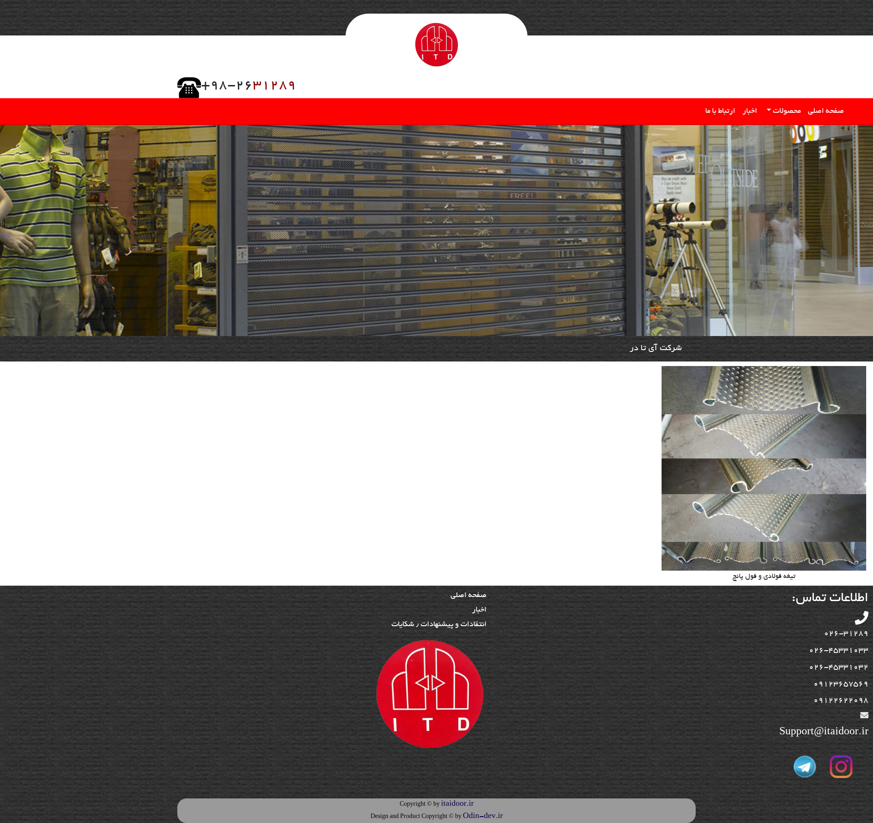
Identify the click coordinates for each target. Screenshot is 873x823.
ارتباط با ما (720, 111)
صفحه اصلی (826, 111)
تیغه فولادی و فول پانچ (764, 576)
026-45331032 (838, 667)
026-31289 (846, 634)
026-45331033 (838, 651)
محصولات (786, 111)
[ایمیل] (864, 717)
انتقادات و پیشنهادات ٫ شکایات (439, 625)
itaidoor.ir (457, 804)
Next (867, 226)
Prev (6, 226)
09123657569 (840, 684)
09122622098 (840, 701)
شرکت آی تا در (656, 348)
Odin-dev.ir (483, 817)
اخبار (750, 111)
